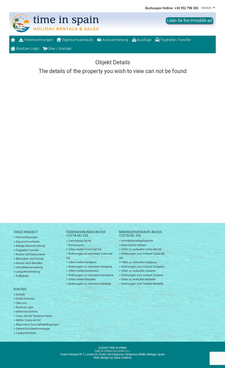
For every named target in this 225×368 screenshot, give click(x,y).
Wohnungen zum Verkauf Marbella (142, 283)
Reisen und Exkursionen (30, 254)
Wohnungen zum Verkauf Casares (142, 275)
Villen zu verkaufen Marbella (138, 279)
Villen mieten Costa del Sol (85, 249)
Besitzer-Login (27, 48)
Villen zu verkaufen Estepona (139, 262)
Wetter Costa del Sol (28, 320)
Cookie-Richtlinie (26, 333)
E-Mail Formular (25, 298)
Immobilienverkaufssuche (137, 240)
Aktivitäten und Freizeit (30, 258)
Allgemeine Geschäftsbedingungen (37, 324)
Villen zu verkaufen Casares (138, 270)
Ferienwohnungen (38, 40)
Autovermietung (114, 40)
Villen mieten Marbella (82, 279)
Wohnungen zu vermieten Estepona (90, 266)
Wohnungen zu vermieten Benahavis (91, 275)
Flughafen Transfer (175, 40)
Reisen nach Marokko (29, 263)
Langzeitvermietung (28, 271)
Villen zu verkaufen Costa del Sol (141, 249)
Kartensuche (76, 245)
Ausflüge (143, 40)
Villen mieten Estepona (83, 262)
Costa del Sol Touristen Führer (34, 316)
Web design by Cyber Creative (112, 357)
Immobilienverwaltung (29, 267)
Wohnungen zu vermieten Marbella (90, 283)
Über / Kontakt (59, 48)
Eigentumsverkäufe (77, 40)
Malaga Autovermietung (30, 245)
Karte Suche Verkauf (133, 245)
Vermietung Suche (80, 240)
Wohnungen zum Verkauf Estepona (142, 266)
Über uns (21, 303)
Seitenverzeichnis (27, 311)
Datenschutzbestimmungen (33, 328)
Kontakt (20, 294)
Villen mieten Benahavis (83, 270)
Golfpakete (22, 275)
